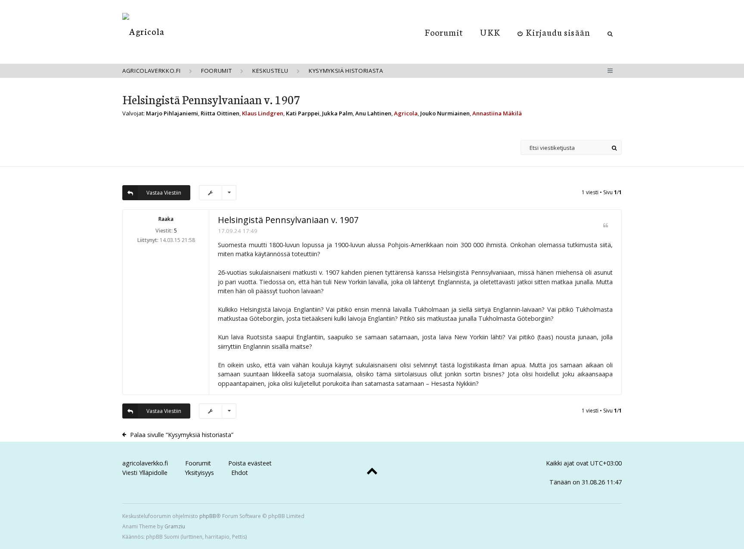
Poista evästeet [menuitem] (250, 463)
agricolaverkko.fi (145, 463)
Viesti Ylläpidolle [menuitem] (144, 472)
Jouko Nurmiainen (445, 113)
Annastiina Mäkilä (497, 113)
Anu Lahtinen (373, 113)
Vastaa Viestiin (163, 192)
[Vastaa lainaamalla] (605, 225)
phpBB (207, 516)
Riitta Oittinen (220, 113)
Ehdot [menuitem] (239, 472)
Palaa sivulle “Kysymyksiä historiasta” (181, 435)
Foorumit (444, 32)
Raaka (166, 219)
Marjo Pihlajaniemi (172, 113)
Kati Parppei (302, 113)
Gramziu (174, 526)
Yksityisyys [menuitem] (199, 472)
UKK (490, 32)
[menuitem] (554, 32)
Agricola (406, 113)
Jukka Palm (337, 113)
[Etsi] (614, 147)
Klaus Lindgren (262, 113)
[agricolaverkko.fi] (143, 31)
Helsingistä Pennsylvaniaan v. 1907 (211, 98)
